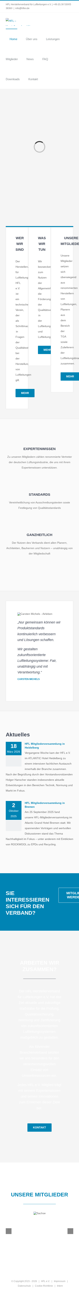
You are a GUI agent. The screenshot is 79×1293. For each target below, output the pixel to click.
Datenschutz (24, 1286)
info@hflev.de (22, 8)
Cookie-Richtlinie (44, 1286)
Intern (60, 1286)
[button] (48, 79)
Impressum (59, 1281)
